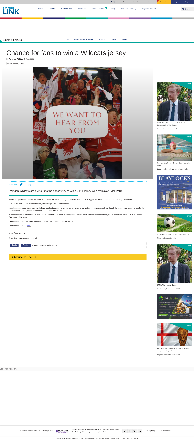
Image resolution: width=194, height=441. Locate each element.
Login (176, 2)
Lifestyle (51, 9)
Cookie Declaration (165, 431)
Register (188, 2)
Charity (112, 9)
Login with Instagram (8, 369)
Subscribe (163, 2)
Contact (150, 2)
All (67, 39)
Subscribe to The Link (24, 257)
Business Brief (66, 9)
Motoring (102, 39)
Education (82, 9)
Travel (113, 39)
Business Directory (128, 9)
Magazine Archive (149, 9)
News (40, 9)
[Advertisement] (174, 63)
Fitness (125, 39)
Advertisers (137, 2)
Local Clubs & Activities (83, 39)
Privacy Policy (151, 431)
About (124, 2)
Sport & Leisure (98, 9)
